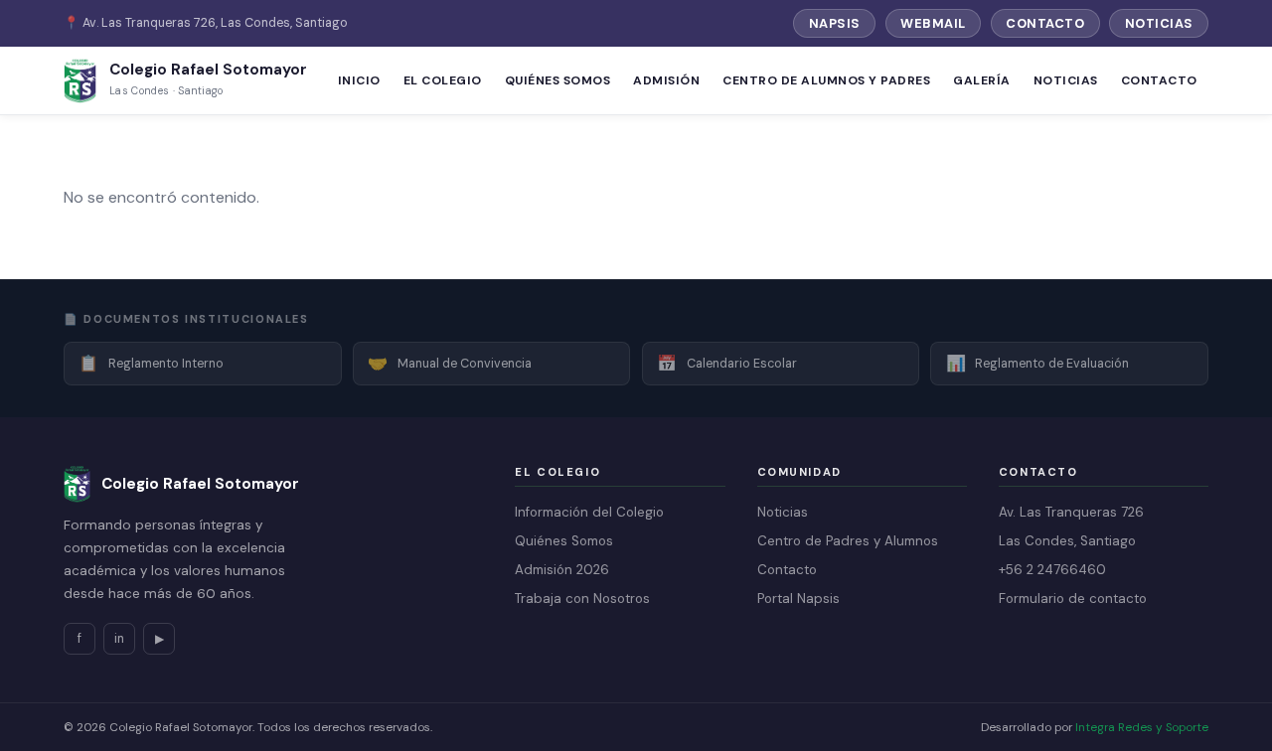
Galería (981, 80)
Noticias (1159, 23)
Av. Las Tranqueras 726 (1071, 512)
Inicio (359, 80)
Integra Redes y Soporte (1141, 727)
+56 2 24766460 (1052, 569)
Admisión (666, 80)
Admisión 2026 (562, 569)
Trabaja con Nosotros (582, 598)
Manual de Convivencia (450, 363)
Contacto (1045, 23)
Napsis (835, 23)
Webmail (933, 23)
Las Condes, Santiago (1067, 540)
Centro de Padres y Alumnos (847, 540)
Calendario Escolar (727, 363)
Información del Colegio (589, 512)
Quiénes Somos (557, 80)
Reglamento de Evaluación (1038, 363)
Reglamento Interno (151, 363)
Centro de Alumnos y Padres (826, 80)
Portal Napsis (798, 598)
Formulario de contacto (1073, 598)
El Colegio (442, 80)
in (119, 639)
